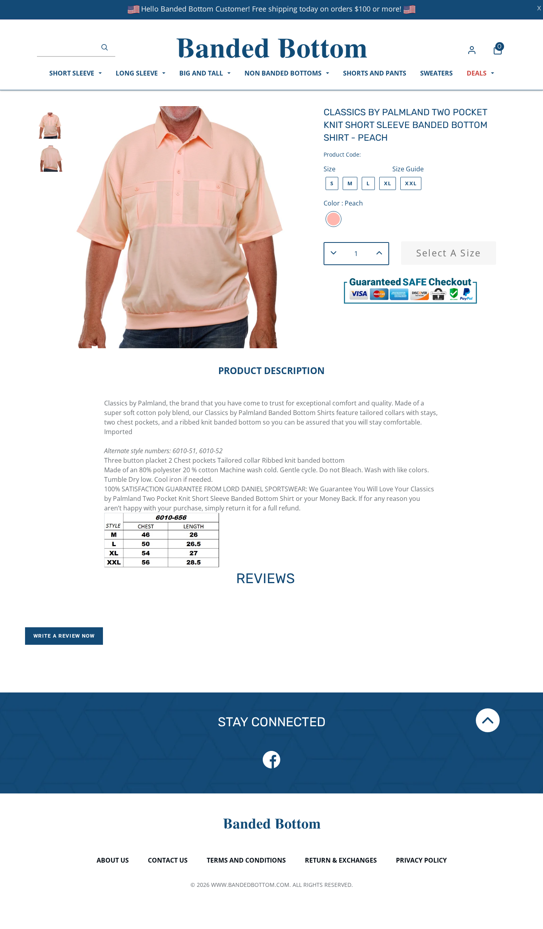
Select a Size (448, 252)
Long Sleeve (137, 73)
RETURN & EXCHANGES (341, 860)
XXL (411, 183)
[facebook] (271, 759)
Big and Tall (202, 73)
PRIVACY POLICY (421, 860)
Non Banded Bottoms (283, 73)
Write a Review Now (64, 636)
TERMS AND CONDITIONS (246, 860)
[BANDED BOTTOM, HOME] (271, 48)
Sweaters (436, 73)
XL (388, 183)
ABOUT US (113, 860)
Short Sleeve (72, 73)
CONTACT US (168, 860)
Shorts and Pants (374, 73)
